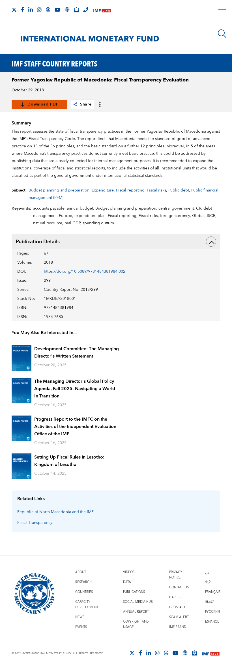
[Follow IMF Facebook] (22, 9)
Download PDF (42, 104)
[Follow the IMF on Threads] (48, 9)
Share (86, 104)
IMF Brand (177, 627)
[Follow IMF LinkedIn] (30, 9)
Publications (134, 592)
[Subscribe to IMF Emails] (76, 9)
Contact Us (179, 587)
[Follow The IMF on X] (14, 9)
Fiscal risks (156, 190)
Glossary (177, 607)
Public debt (178, 190)
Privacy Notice (175, 574)
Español (212, 621)
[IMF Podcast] (67, 9)
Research (83, 582)
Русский (212, 611)
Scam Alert (179, 617)
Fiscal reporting (130, 190)
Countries (84, 592)
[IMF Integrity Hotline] (85, 9)
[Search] (222, 33)
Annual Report (136, 611)
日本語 (209, 602)
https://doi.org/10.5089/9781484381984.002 (84, 271)
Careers (176, 597)
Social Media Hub (138, 602)
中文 (208, 582)
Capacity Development (86, 604)
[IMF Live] (102, 10)
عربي (208, 572)
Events (81, 627)
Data (127, 582)
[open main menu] (222, 12)
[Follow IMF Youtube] (57, 9)
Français (212, 592)
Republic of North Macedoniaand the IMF (55, 512)
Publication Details (38, 241)
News (79, 617)
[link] (75, 104)
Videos (128, 572)
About (80, 572)
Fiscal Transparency (34, 522)
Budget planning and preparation (59, 190)
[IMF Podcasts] (185, 652)
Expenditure (103, 190)
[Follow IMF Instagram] (39, 9)
